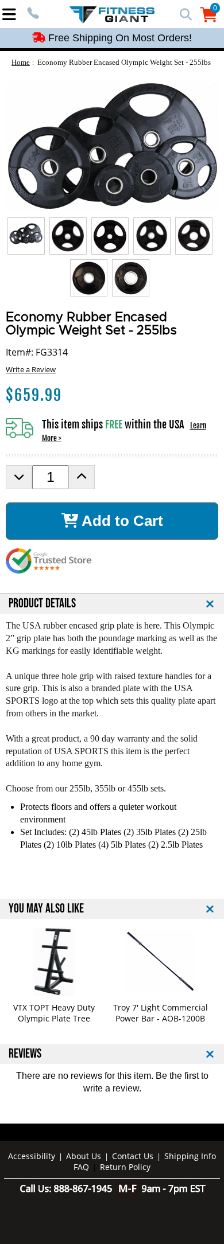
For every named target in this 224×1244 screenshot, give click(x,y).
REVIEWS (25, 1054)
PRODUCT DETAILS (42, 603)
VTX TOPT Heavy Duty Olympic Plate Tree (54, 1013)
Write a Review (31, 369)
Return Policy (125, 1166)
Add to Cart (120, 520)
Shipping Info (190, 1156)
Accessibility (31, 1156)
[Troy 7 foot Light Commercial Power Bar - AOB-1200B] (160, 962)
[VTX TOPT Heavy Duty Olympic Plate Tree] (54, 962)
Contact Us (132, 1156)
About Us (83, 1156)
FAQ (81, 1166)
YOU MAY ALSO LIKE (46, 909)
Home (20, 62)
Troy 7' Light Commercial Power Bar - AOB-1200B (160, 1013)
